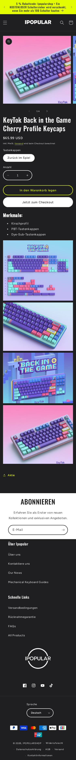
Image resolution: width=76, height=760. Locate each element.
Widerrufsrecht (54, 743)
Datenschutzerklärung (28, 749)
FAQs (12, 626)
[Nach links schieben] (29, 111)
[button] (5, 22)
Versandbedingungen (23, 608)
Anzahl (7, 167)
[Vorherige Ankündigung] (4, 7)
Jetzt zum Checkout (38, 202)
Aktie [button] (11, 475)
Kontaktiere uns (19, 563)
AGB (47, 749)
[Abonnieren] (63, 530)
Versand (19, 143)
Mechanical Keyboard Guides (28, 582)
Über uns (14, 554)
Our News (15, 573)
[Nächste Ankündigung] (71, 7)
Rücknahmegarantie (22, 617)
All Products (16, 635)
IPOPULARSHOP (32, 743)
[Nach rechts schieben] (47, 111)
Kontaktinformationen (40, 755)
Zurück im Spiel (18, 158)
